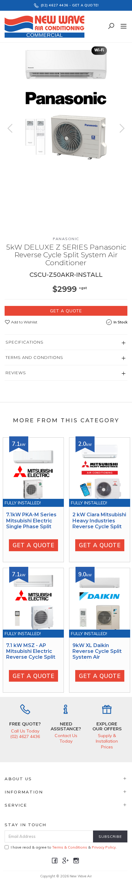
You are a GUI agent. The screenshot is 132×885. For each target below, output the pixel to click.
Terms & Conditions (69, 847)
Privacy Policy (104, 847)
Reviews (16, 372)
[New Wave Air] (46, 26)
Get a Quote (66, 311)
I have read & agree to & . (64, 847)
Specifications (25, 342)
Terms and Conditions (34, 357)
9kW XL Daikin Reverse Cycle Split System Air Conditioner (97, 654)
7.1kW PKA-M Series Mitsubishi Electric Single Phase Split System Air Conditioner (31, 526)
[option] (66, 104)
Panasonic (66, 238)
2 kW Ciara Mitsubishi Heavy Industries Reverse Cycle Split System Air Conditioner (99, 526)
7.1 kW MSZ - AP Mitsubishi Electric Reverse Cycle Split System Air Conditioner (30, 657)
